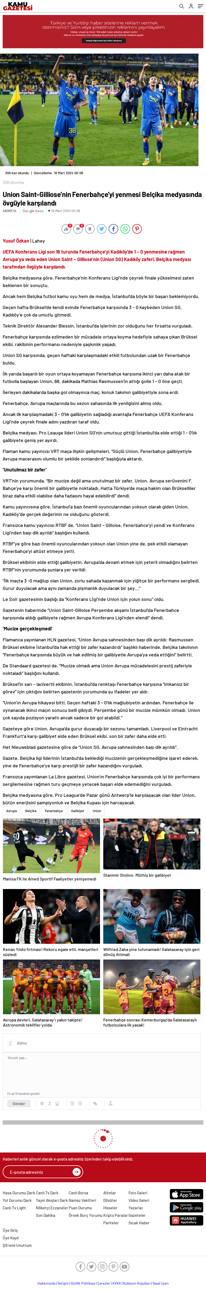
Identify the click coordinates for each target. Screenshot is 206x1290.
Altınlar (109, 1192)
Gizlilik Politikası (83, 1283)
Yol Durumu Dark (17, 1200)
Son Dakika (45, 1215)
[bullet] (80, 1103)
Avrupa (11, 811)
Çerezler (103, 1283)
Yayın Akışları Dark (52, 1200)
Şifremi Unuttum (17, 1245)
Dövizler (110, 1200)
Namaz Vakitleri (82, 1200)
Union (97, 811)
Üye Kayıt (11, 1237)
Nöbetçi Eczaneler (52, 1207)
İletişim (63, 1283)
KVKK (116, 1283)
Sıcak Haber (139, 1222)
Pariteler (111, 1222)
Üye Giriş (10, 1230)
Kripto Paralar (115, 1215)
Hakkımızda (47, 1283)
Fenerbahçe (54, 811)
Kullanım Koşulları (136, 1283)
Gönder (19, 1103)
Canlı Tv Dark (47, 1192)
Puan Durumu (80, 1207)
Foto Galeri (137, 1192)
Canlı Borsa (78, 1192)
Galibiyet (77, 811)
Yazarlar (135, 1207)
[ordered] (72, 1103)
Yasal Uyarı (160, 1283)
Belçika (30, 811)
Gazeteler (137, 1215)
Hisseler (110, 1207)
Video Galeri (138, 1200)
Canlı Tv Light (14, 1207)
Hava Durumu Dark (19, 1192)
